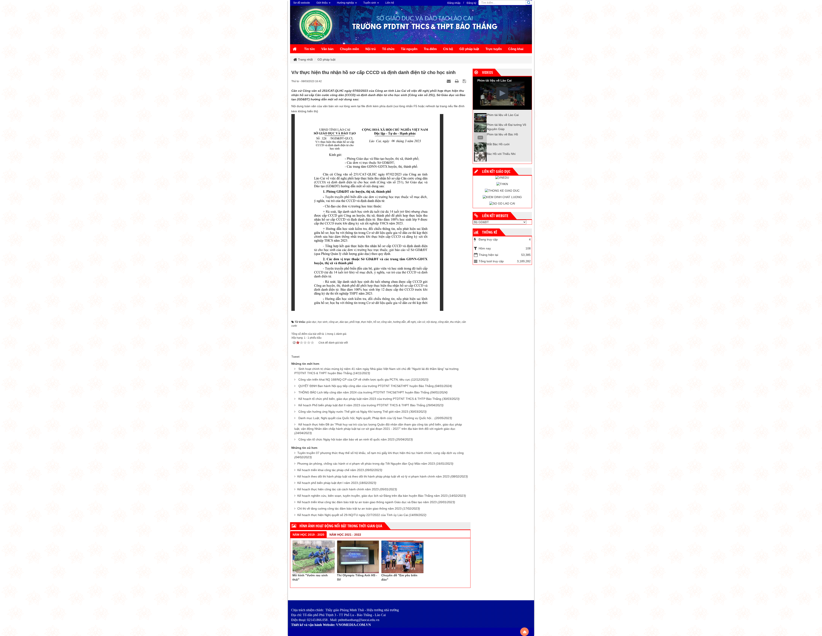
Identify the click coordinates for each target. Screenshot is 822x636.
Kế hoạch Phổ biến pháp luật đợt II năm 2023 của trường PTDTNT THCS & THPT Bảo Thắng (361, 405)
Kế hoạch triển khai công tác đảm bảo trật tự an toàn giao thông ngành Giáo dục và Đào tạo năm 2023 (367, 502)
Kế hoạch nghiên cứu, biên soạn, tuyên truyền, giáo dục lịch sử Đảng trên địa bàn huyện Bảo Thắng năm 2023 (372, 495)
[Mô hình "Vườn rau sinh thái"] (313, 556)
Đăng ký (471, 2)
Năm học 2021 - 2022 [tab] (345, 534)
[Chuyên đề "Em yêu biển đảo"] (402, 556)
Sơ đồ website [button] (301, 2)
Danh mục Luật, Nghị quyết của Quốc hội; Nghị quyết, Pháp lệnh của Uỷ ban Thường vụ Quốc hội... (366, 418)
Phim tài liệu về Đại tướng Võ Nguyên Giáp (506, 127)
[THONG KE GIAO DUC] (502, 190)
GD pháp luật (469, 49)
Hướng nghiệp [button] (346, 2)
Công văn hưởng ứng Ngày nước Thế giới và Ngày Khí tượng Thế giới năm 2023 (353, 411)
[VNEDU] (502, 177)
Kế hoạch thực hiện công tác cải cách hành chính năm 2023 (338, 489)
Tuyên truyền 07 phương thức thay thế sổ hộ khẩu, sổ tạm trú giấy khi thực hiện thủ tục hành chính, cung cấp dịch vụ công (380, 453)
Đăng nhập (453, 2)
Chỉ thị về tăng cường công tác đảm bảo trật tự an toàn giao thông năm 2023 (349, 508)
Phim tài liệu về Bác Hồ (502, 134)
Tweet (295, 356)
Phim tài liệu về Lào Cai (503, 115)
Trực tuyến (493, 49)
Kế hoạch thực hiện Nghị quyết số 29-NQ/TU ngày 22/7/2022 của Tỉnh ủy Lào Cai (352, 515)
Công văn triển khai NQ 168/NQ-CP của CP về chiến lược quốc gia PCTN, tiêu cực (354, 379)
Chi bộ (448, 49)
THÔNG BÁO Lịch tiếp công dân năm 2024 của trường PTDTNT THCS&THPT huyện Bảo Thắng (363, 392)
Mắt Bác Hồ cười (498, 144)
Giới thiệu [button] (322, 2)
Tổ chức (388, 49)
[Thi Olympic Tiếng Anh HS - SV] (358, 556)
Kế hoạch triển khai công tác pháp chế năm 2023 (330, 470)
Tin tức (309, 49)
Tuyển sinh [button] (370, 2)
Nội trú (370, 49)
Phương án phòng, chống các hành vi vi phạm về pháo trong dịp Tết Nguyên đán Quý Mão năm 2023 (366, 463)
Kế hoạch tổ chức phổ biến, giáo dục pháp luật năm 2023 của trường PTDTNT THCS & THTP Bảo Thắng (369, 398)
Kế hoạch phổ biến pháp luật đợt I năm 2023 (327, 483)
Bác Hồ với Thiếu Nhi (501, 154)
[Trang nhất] (295, 49)
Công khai (515, 49)
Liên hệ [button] (389, 2)
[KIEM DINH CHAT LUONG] (502, 197)
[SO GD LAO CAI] (502, 203)
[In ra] (457, 81)
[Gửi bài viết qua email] (449, 81)
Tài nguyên (409, 49)
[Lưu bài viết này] (465, 81)
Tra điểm (430, 49)
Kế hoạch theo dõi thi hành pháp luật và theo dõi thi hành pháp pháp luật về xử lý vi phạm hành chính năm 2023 (373, 476)
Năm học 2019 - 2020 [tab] (308, 534)
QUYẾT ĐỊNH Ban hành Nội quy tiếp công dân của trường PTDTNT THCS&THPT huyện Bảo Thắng (366, 386)
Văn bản (327, 49)
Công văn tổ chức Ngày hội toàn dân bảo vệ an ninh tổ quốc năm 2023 (346, 439)
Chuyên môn (349, 49)
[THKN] (502, 184)
